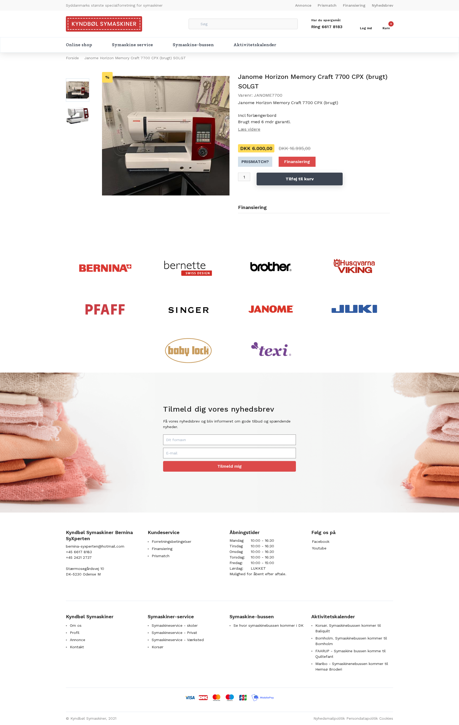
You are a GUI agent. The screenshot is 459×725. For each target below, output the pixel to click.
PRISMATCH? (255, 161)
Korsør (157, 647)
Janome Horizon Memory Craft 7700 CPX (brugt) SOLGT (135, 58)
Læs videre (249, 129)
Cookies (386, 718)
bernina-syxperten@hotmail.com (95, 546)
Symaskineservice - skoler (175, 625)
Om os (76, 625)
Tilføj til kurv (300, 178)
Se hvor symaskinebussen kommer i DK (268, 625)
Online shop (79, 44)
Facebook (320, 541)
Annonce (303, 5)
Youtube (319, 548)
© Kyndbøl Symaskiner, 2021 (91, 718)
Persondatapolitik (362, 718)
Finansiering (354, 5)
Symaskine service (132, 44)
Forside (72, 58)
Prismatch (327, 5)
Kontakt (77, 647)
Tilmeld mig (229, 466)
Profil (74, 632)
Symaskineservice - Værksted (178, 640)
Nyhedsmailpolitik (329, 718)
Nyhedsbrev (382, 5)
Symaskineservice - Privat (174, 632)
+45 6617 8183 (79, 552)
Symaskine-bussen (193, 44)
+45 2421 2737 (79, 557)
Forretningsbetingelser (171, 541)
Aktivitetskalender (254, 44)
